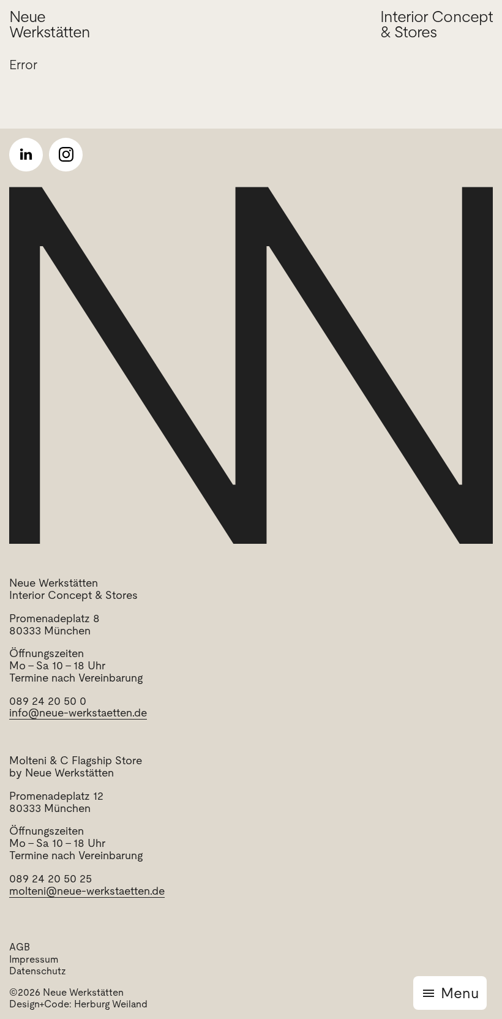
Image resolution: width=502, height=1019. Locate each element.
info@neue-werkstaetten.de (78, 712)
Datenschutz (37, 971)
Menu (460, 993)
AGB (19, 947)
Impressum (33, 959)
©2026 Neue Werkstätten (66, 992)
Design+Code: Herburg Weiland (78, 1004)
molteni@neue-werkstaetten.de (87, 890)
